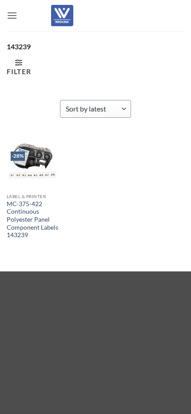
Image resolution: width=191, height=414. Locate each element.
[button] (12, 15)
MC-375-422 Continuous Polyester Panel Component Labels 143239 (32, 219)
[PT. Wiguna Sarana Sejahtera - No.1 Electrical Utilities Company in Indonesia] (62, 15)
